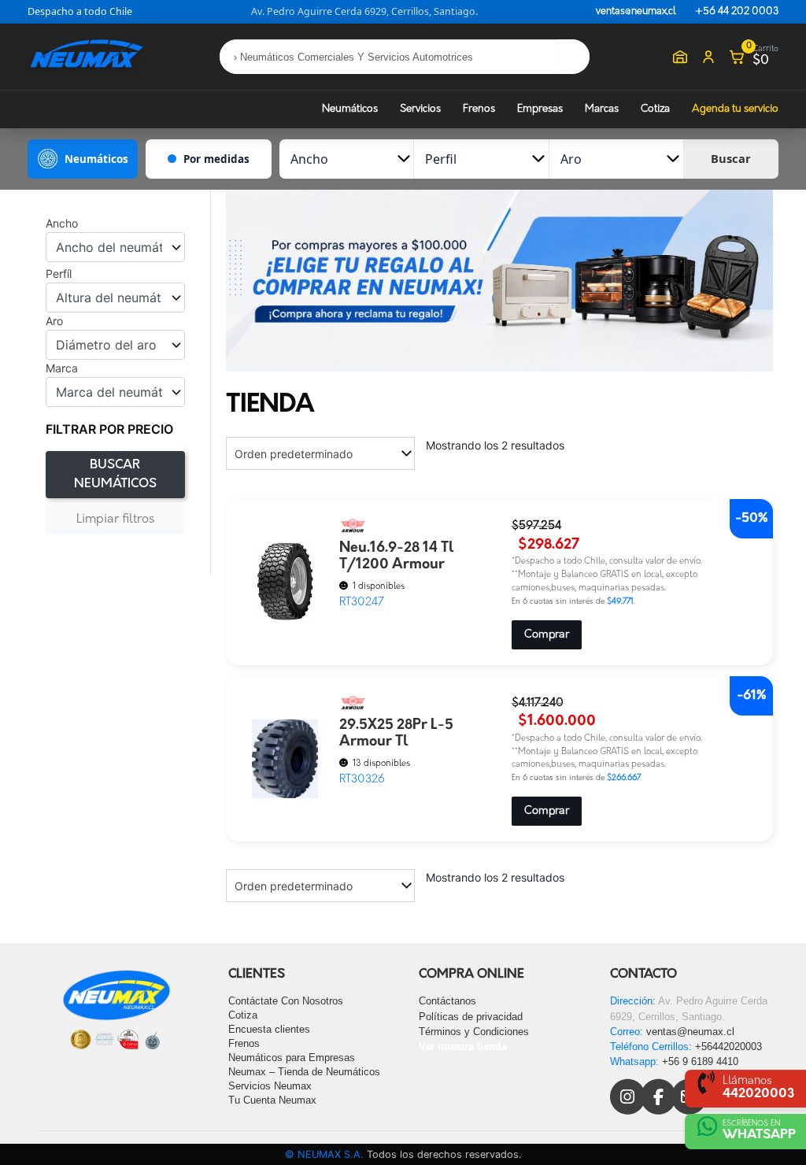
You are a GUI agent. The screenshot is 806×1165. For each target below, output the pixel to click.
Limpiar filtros (115, 519)
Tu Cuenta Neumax (272, 1100)
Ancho (62, 223)
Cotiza (655, 109)
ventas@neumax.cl (636, 12)
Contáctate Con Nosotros (285, 1001)
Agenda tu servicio (735, 109)
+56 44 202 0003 (736, 12)
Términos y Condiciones (474, 1031)
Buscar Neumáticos (115, 474)
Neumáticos (350, 109)
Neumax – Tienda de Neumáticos (304, 1072)
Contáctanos (447, 1001)
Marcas (602, 109)
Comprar (546, 635)
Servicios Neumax (270, 1086)
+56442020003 (728, 1046)
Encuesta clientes (269, 1029)
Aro (54, 321)
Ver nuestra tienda (463, 1046)
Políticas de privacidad (471, 1017)
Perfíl (59, 273)
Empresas (540, 109)
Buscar (731, 158)
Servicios (420, 109)
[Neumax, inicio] (87, 56)
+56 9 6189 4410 (700, 1061)
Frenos (479, 109)
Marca (62, 368)
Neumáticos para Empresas (291, 1057)
